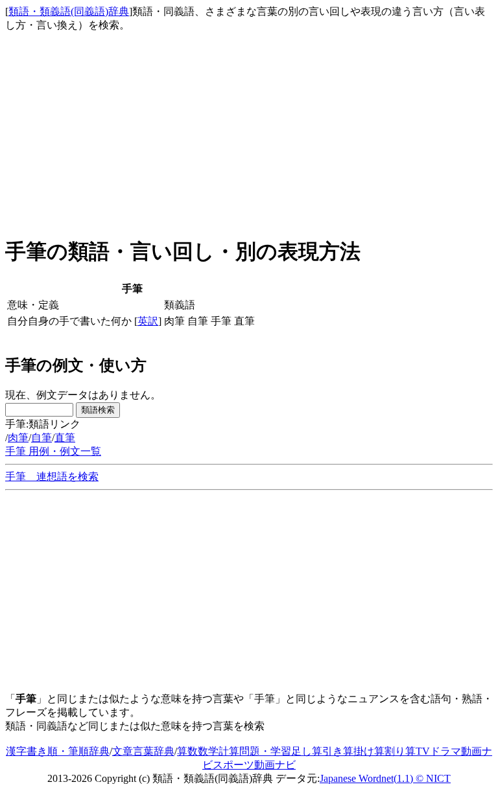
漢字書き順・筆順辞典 (58, 751)
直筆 (64, 437)
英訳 (147, 321)
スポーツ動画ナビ (254, 764)
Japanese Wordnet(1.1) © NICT (385, 778)
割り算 (400, 751)
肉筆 (18, 437)
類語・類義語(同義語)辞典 (68, 11)
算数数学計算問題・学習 (234, 751)
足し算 (306, 751)
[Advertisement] (249, 133)
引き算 (337, 751)
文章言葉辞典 (143, 751)
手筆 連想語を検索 (52, 476)
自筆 (41, 437)
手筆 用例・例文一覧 (53, 451)
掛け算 (369, 751)
